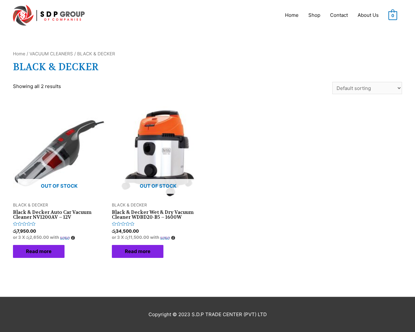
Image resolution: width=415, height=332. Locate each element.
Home (292, 15)
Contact (339, 15)
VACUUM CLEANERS (51, 53)
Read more (39, 251)
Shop (314, 15)
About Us (368, 15)
